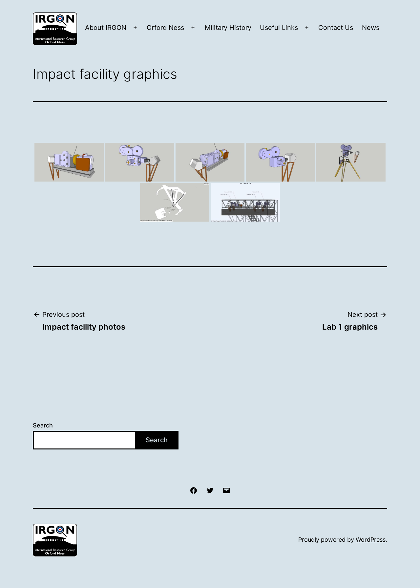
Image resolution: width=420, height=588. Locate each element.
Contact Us (335, 28)
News (370, 28)
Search (43, 425)
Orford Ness (165, 28)
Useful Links (279, 28)
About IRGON (105, 28)
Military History (228, 28)
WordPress (371, 539)
